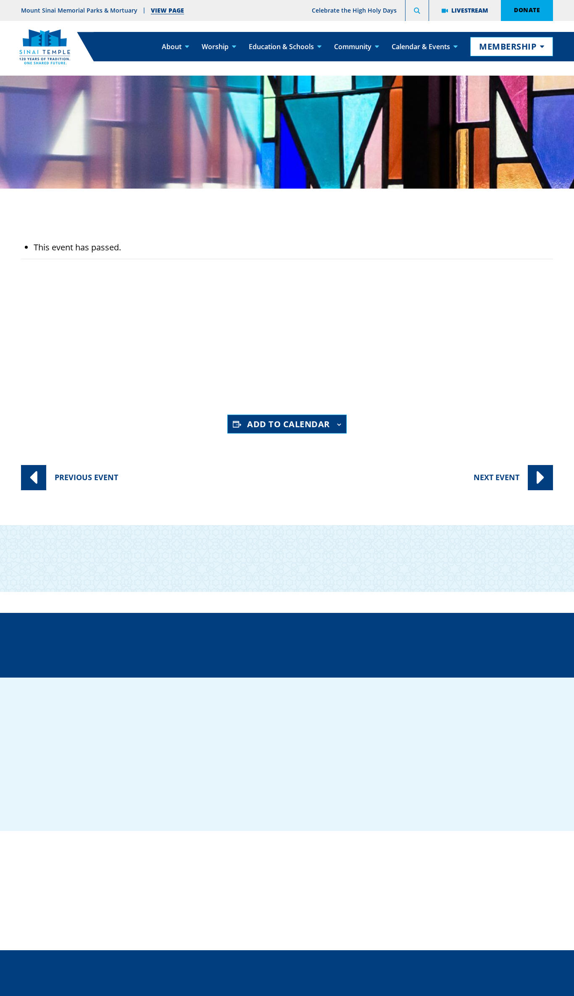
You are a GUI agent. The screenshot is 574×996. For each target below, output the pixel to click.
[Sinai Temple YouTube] (504, 783)
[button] (417, 11)
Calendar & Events (421, 46)
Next (496, 477)
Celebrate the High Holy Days (354, 10)
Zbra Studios (307, 983)
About (172, 46)
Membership (508, 46)
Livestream (469, 10)
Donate (527, 9)
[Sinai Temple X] (454, 783)
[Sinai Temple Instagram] (479, 783)
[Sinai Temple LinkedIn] (429, 783)
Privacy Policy (324, 964)
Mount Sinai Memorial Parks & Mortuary (464, 904)
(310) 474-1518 (212, 643)
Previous (86, 477)
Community (352, 46)
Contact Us (336, 643)
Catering (283, 852)
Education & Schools (281, 46)
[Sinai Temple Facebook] (403, 783)
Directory (93, 643)
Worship (215, 46)
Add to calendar (288, 424)
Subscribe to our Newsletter (452, 551)
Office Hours (458, 643)
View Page (167, 10)
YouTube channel (238, 376)
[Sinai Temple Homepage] (44, 46)
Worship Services (110, 346)
